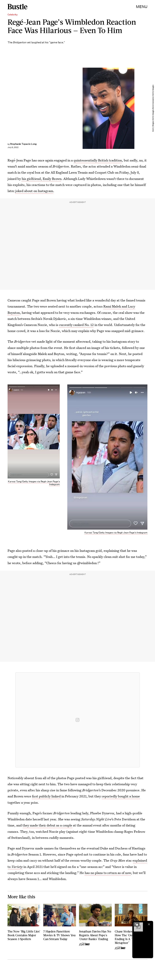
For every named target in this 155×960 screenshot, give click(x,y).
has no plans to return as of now (108, 873)
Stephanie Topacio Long (23, 144)
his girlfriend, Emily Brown (41, 178)
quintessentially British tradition (98, 160)
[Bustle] (17, 6)
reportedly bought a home (121, 796)
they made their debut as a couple (47, 825)
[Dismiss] (149, 924)
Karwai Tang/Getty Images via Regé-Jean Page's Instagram (34, 483)
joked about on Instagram (34, 191)
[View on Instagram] (77, 719)
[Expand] (136, 924)
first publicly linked (46, 796)
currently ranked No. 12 (76, 325)
